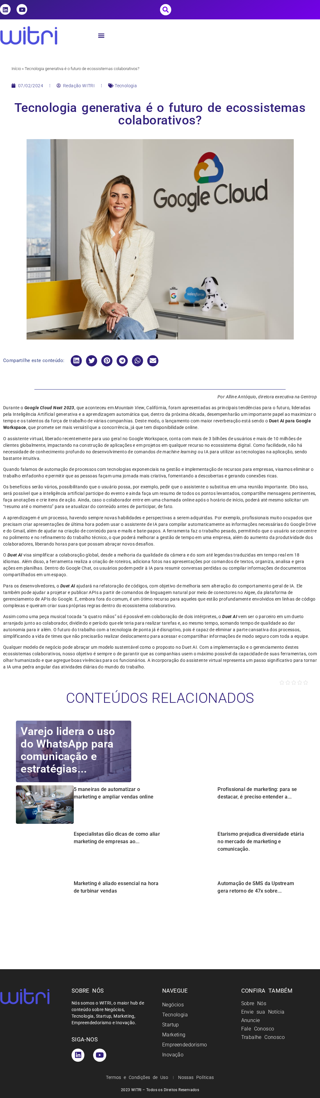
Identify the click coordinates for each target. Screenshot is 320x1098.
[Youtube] (22, 9)
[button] (165, 9)
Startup (170, 1025)
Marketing (174, 1035)
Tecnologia (126, 85)
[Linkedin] (5, 9)
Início (16, 68)
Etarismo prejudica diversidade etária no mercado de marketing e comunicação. (261, 841)
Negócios (173, 1005)
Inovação (172, 1055)
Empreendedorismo (184, 1045)
